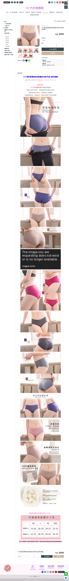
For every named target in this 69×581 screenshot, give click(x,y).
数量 (42, 43)
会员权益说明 (60, 566)
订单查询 (42, 567)
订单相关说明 (33, 569)
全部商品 (42, 566)
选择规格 (43, 38)
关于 (33, 566)
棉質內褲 (7, 40)
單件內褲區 (8, 46)
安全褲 (7, 44)
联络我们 (33, 567)
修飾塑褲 (7, 42)
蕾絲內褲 (7, 38)
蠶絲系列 (7, 35)
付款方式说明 (51, 566)
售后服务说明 (51, 567)
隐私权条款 (60, 567)
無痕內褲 (7, 37)
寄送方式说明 (42, 569)
